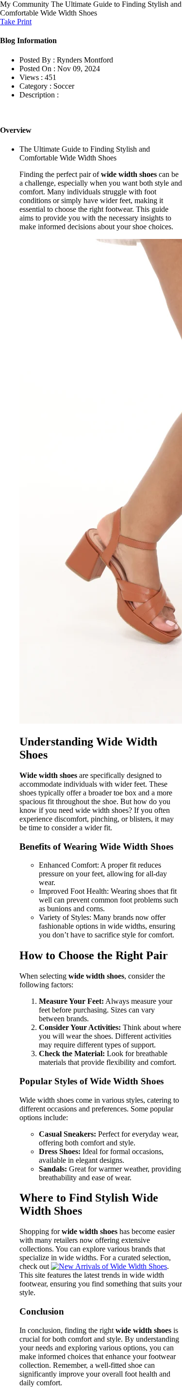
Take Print (16, 21)
